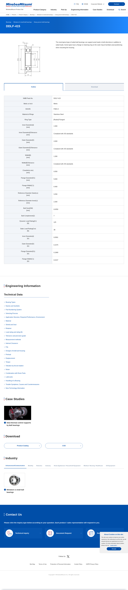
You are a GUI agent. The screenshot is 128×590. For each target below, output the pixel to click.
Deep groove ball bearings (62, 14)
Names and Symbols (13, 306)
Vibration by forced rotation (15, 366)
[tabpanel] (64, 181)
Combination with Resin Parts (15, 373)
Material (8, 321)
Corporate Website (96, 4)
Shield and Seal (11, 324)
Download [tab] (94, 87)
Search (123, 9)
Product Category (40, 9)
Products (14, 14)
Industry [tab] (48, 465)
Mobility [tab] (30, 465)
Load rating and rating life (14, 332)
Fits (7, 347)
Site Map (32, 564)
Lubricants (9, 377)
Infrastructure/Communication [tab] (15, 465)
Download (110, 9)
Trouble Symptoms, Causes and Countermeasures (22, 384)
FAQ (77, 4)
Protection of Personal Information (60, 564)
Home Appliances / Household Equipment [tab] (67, 465)
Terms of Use (43, 564)
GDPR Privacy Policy (92, 564)
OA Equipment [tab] (110, 465)
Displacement (10, 358)
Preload (8, 354)
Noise (8, 369)
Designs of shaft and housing (15, 351)
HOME (7, 14)
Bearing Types (10, 302)
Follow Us (62, 556)
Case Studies (97, 9)
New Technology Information (15, 388)
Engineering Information (79, 9)
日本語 (86, 4)
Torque (8, 362)
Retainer (8, 328)
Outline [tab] (33, 87)
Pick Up (64, 9)
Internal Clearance (12, 343)
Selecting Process (12, 313)
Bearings (32, 14)
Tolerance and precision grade (16, 336)
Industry (54, 9)
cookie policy (113, 545)
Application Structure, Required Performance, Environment (25, 317)
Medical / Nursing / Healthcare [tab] (93, 465)
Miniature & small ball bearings (45, 14)
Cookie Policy (78, 564)
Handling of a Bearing (13, 380)
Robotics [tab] (39, 465)
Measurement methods (13, 339)
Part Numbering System (14, 309)
